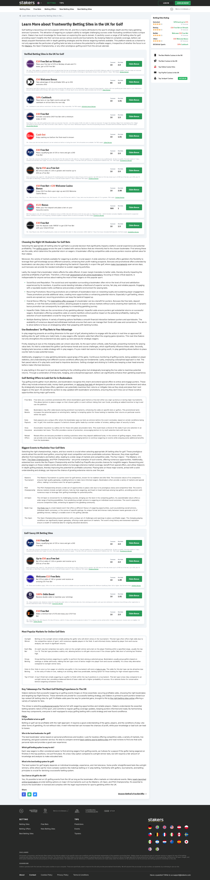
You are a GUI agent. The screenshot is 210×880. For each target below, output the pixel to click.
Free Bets (37, 9)
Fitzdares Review (93, 178)
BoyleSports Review (126, 160)
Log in (166, 3)
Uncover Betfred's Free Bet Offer (131, 793)
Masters (28, 46)
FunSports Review (98, 215)
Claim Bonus (134, 64)
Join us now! (183, 3)
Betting (51, 3)
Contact (32, 875)
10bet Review (106, 90)
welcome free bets (85, 384)
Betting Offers (50, 9)
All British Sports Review (89, 106)
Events (77, 829)
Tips (61, 3)
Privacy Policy (62, 875)
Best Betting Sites (84, 9)
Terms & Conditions (81, 875)
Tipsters (77, 833)
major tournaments (119, 264)
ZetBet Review (38, 621)
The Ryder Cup (42, 508)
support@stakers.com (182, 875)
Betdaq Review (124, 72)
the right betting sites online (122, 698)
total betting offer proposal (62, 301)
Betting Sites (25, 9)
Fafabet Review (119, 197)
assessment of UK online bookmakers (86, 275)
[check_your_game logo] (183, 9)
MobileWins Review (133, 232)
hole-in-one (100, 669)
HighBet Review (136, 585)
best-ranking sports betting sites (94, 739)
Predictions (78, 824)
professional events (50, 706)
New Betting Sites (67, 9)
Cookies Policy (46, 875)
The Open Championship (38, 459)
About (21, 875)
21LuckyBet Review (32, 126)
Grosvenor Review (57, 603)
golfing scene (42, 248)
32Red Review (108, 142)
